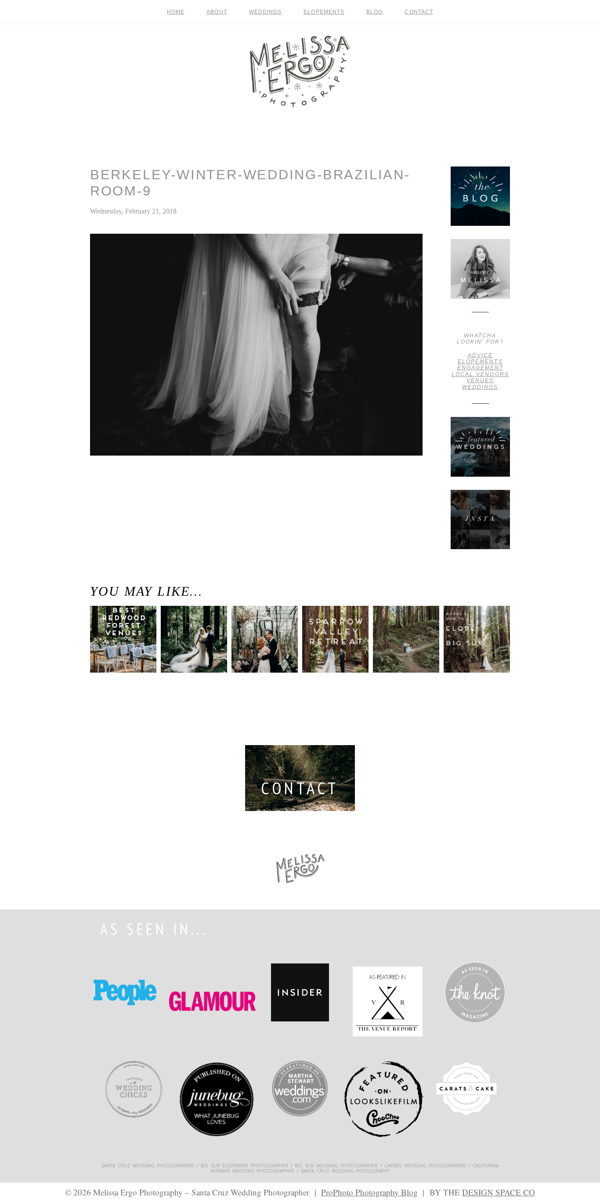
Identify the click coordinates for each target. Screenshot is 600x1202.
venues (480, 380)
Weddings (265, 12)
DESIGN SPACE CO (498, 1192)
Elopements (324, 12)
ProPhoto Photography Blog (369, 1192)
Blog (374, 12)
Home (175, 12)
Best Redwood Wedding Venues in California (119, 650)
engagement (480, 368)
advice (480, 355)
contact (419, 12)
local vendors (480, 374)
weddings (480, 387)
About (216, 12)
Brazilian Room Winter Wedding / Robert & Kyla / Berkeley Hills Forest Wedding (121, 497)
